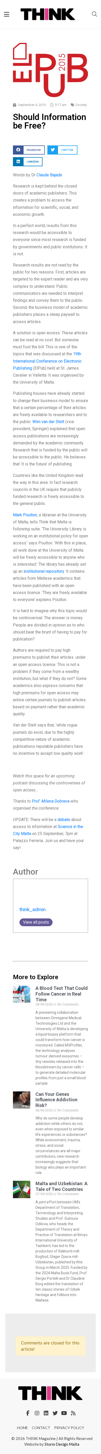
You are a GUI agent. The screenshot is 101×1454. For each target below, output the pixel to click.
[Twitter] (55, 1413)
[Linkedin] (46, 1413)
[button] (29, 150)
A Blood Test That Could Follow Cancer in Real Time (61, 993)
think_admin (32, 909)
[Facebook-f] (28, 1413)
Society (81, 105)
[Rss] (73, 1413)
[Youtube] (64, 1413)
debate (63, 819)
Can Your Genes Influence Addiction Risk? (56, 1099)
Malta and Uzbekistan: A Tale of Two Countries (61, 1186)
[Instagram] (37, 1413)
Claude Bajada (49, 174)
